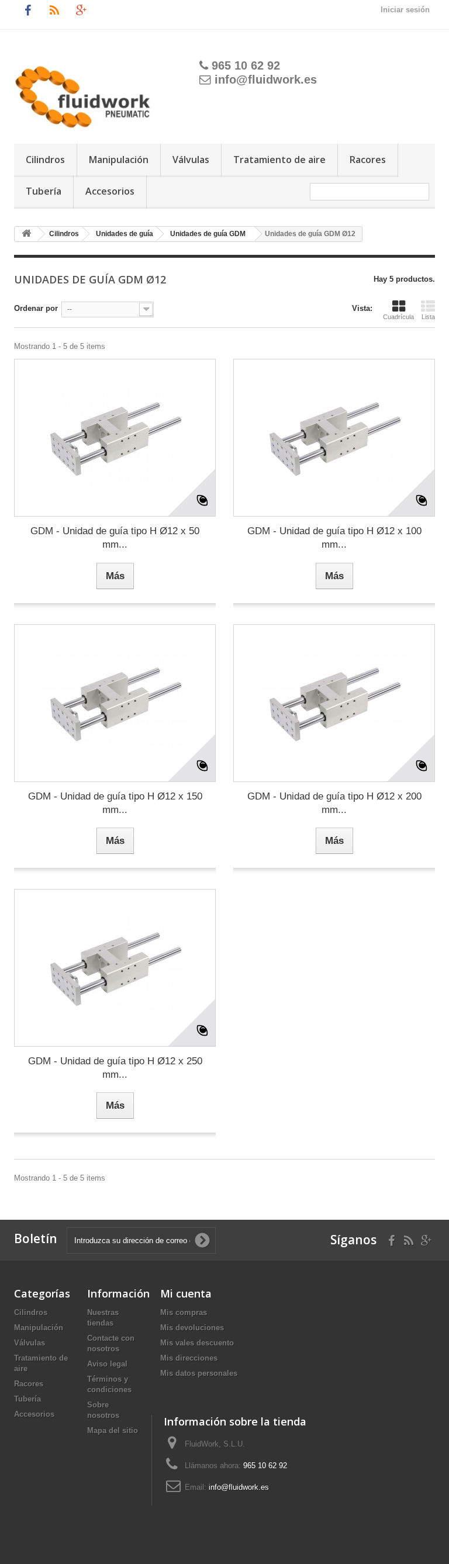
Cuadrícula (398, 316)
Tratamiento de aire (279, 159)
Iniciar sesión (405, 9)
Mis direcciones (188, 1358)
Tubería (43, 191)
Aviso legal (107, 1363)
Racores (368, 159)
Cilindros (45, 159)
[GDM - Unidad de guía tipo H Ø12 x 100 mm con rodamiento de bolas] (334, 438)
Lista (428, 316)
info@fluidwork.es (266, 79)
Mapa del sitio (112, 1430)
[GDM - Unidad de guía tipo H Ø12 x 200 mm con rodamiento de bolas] (334, 703)
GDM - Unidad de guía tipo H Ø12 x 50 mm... (114, 537)
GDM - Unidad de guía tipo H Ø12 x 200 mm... (334, 803)
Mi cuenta (186, 1293)
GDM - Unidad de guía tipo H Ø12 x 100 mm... (334, 537)
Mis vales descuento (197, 1342)
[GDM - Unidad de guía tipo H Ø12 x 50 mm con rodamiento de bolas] (115, 438)
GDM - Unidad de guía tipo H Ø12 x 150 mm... (115, 803)
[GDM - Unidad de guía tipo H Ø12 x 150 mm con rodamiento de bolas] (115, 703)
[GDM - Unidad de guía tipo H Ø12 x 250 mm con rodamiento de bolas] (115, 968)
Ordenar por (36, 308)
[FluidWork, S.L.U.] (87, 91)
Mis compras (183, 1312)
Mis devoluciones (192, 1327)
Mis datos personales (198, 1373)
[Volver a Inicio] (26, 234)
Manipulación (118, 159)
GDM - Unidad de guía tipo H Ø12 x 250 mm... (115, 1068)
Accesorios (109, 191)
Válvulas (190, 159)
